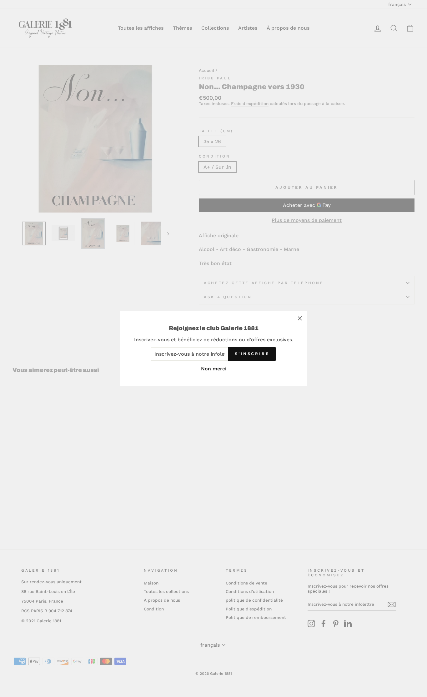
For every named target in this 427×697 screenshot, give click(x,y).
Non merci (213, 369)
